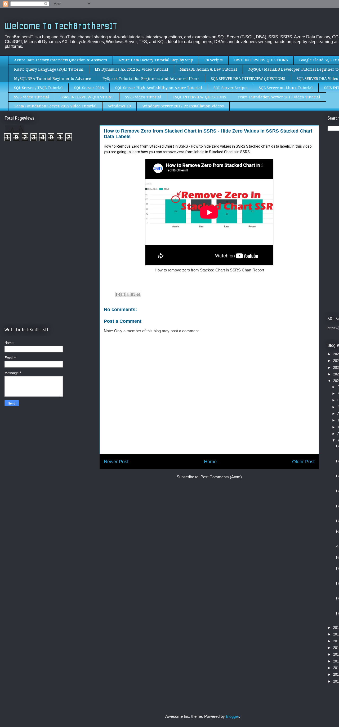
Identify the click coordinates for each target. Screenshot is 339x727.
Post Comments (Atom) (221, 477)
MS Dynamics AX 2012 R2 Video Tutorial (131, 69)
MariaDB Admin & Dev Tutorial (208, 69)
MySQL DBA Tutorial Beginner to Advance (52, 78)
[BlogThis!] (123, 294)
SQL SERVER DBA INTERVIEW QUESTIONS (248, 78)
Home (210, 461)
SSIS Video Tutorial (31, 97)
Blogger (232, 716)
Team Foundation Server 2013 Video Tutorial (279, 97)
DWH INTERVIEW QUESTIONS (261, 60)
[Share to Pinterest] (138, 294)
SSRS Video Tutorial (143, 97)
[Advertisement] (49, 190)
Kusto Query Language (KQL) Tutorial (48, 69)
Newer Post (116, 461)
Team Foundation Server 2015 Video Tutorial (55, 106)
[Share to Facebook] (133, 294)
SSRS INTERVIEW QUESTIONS (87, 97)
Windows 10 (119, 106)
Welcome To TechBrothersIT (60, 26)
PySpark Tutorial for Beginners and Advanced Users (150, 78)
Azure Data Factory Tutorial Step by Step (155, 60)
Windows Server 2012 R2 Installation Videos (183, 106)
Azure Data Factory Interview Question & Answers (60, 60)
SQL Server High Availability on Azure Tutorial (158, 88)
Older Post (303, 461)
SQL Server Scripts (230, 88)
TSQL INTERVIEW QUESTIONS (199, 97)
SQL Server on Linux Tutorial (286, 88)
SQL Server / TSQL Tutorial (38, 88)
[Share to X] (128, 294)
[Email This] (118, 294)
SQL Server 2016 (89, 88)
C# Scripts (213, 60)
